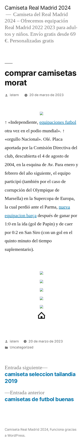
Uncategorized (21, 347)
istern (14, 95)
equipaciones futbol (57, 122)
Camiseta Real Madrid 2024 (38, 7)
